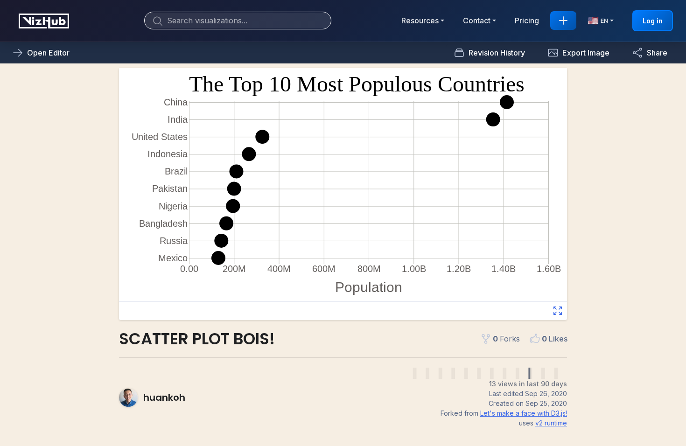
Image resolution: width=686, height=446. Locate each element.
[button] (578, 53)
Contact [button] (476, 20)
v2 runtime (551, 423)
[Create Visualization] (563, 20)
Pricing (527, 20)
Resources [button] (420, 20)
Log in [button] (653, 21)
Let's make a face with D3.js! (523, 413)
